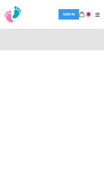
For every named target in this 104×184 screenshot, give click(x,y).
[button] (85, 14)
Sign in (69, 14)
